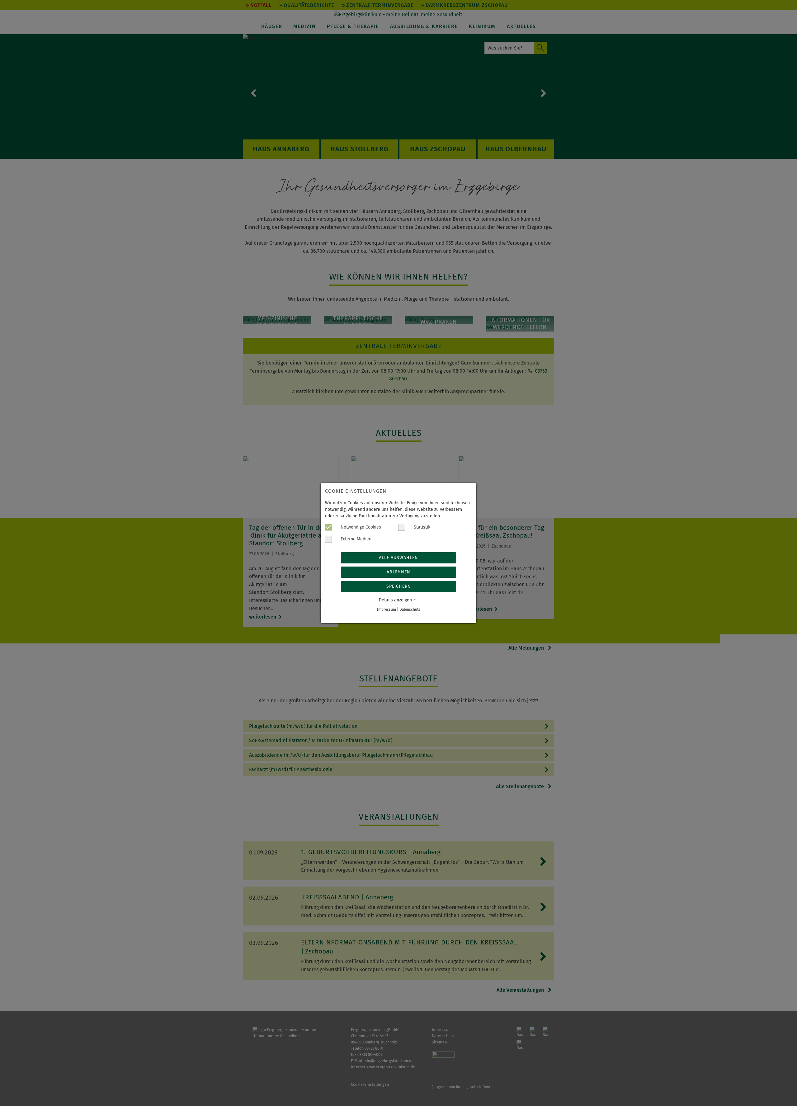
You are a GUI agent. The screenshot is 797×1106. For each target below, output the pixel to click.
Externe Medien (355, 539)
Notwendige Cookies (360, 527)
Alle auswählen (398, 557)
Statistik (421, 527)
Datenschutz (409, 609)
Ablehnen (398, 572)
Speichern (398, 586)
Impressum (386, 609)
